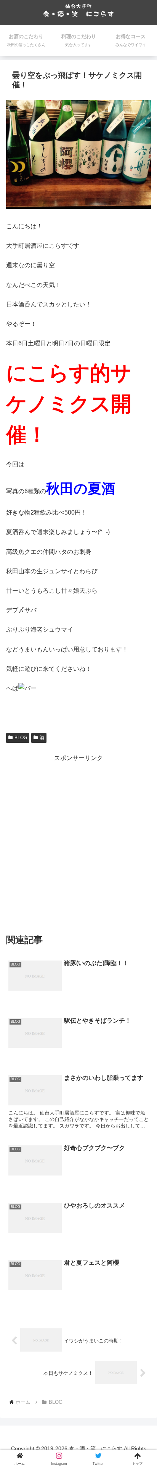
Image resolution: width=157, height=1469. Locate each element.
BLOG (20, 737)
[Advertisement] (78, 842)
